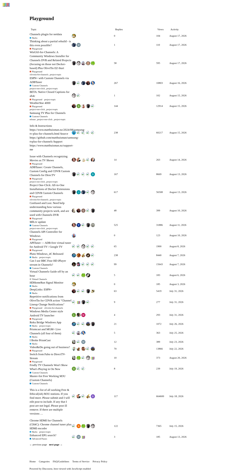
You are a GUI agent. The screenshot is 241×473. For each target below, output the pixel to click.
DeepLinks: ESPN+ (41, 289)
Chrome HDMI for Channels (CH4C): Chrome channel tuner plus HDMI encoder (50, 424)
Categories (44, 461)
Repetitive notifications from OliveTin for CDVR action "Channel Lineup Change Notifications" (50, 300)
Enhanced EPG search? (43, 435)
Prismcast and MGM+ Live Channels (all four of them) (45, 331)
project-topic (60, 119)
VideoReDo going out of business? (50, 347)
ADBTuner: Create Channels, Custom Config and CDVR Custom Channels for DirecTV (50, 171)
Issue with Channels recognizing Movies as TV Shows (49, 158)
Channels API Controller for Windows (46, 233)
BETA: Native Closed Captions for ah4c (50, 93)
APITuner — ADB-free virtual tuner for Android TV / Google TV (50, 244)
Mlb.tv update (38, 222)
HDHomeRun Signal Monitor (46, 282)
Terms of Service (81, 461)
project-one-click (44, 119)
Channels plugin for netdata (46, 34)
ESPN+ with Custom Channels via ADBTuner (49, 80)
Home (33, 461)
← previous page (38, 444)
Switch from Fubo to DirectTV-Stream (47, 356)
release (33, 119)
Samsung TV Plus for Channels (48, 113)
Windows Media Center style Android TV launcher (46, 313)
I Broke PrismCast (40, 340)
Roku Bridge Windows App (45, 322)
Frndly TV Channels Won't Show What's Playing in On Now (49, 367)
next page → (55, 444)
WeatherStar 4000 (40, 103)
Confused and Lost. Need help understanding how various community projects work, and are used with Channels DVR (49, 208)
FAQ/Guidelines (61, 461)
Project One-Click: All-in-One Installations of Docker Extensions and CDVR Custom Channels (50, 189)
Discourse (47, 468)
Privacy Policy (100, 461)
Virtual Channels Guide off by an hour (49, 273)
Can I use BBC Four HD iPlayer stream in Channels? (48, 262)
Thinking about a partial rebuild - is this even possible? (50, 43)
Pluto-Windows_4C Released (46, 253)
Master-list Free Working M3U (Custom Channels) (47, 378)
